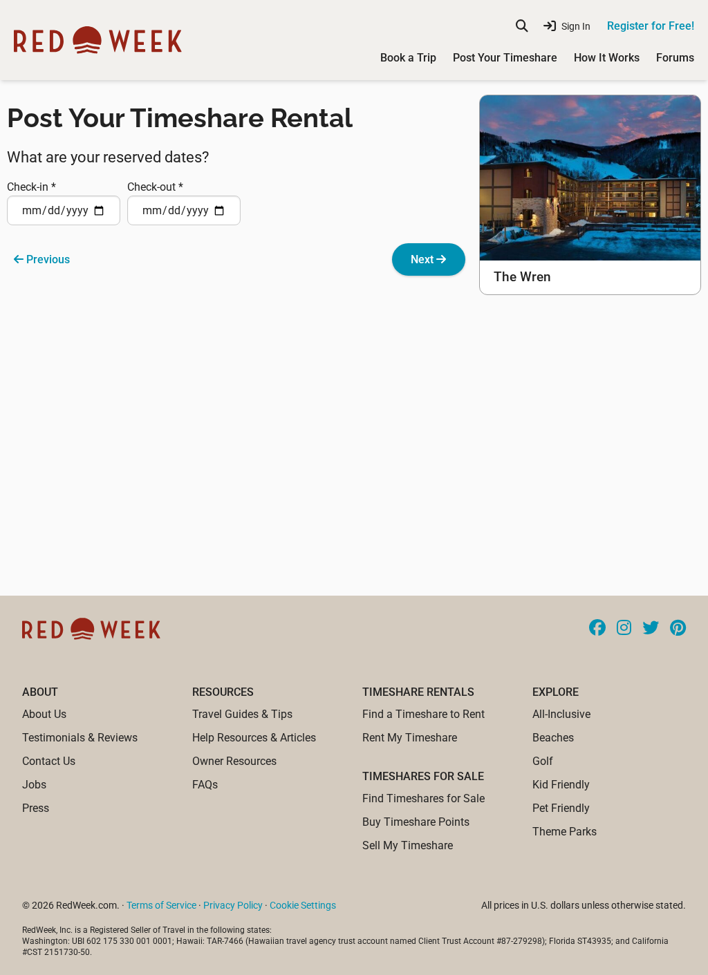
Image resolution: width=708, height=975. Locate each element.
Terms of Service (161, 905)
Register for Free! (650, 25)
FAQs (205, 784)
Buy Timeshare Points (415, 822)
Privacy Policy (233, 905)
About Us (44, 714)
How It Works (607, 57)
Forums (675, 57)
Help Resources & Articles (254, 737)
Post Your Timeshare (505, 57)
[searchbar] (522, 26)
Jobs (34, 784)
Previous (47, 259)
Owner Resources (234, 761)
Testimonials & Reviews (80, 737)
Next (423, 259)
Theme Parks (564, 831)
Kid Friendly (561, 784)
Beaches (553, 737)
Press (35, 808)
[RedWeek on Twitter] (650, 628)
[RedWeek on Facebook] (597, 628)
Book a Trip (408, 57)
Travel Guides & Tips (242, 714)
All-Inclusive (561, 714)
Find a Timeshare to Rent (423, 714)
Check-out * (155, 186)
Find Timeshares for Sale (423, 798)
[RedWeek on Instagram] (624, 628)
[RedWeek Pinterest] (678, 628)
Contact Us (48, 761)
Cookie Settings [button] (303, 905)
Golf (542, 761)
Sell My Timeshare (407, 845)
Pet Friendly (561, 808)
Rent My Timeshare (409, 737)
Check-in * (31, 186)
